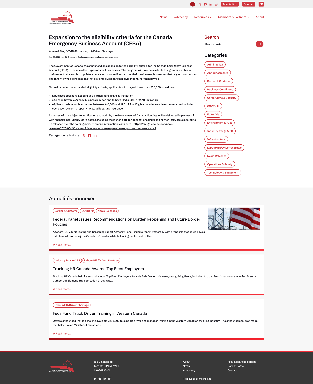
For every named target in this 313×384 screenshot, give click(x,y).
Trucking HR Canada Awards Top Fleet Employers (98, 268)
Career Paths (236, 366)
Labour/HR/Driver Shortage (96, 51)
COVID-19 (72, 51)
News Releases (216, 156)
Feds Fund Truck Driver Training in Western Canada (100, 313)
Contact (232, 370)
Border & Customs (218, 81)
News (186, 366)
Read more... (63, 244)
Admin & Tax (56, 51)
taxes (116, 57)
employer (109, 57)
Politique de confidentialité (197, 378)
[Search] (259, 44)
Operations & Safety (219, 164)
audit (64, 57)
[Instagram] (216, 4)
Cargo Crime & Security (221, 97)
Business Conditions (220, 89)
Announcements (217, 72)
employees (99, 57)
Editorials (213, 114)
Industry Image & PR (220, 131)
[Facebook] (205, 4)
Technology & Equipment (222, 172)
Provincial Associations (242, 361)
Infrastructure (216, 139)
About (186, 361)
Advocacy (189, 370)
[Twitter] (200, 4)
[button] (192, 4)
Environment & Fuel (219, 122)
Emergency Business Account (81, 57)
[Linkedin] (210, 4)
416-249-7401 (102, 370)
